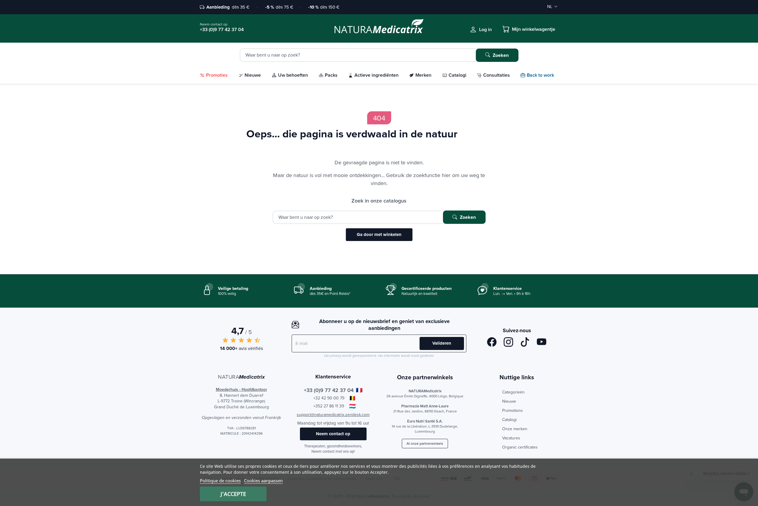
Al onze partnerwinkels (425, 443)
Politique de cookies (220, 480)
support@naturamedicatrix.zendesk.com (333, 414)
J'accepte (233, 493)
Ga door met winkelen (379, 234)
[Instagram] (508, 343)
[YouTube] (541, 343)
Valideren (441, 343)
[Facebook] (492, 343)
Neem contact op (333, 433)
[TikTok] (525, 343)
